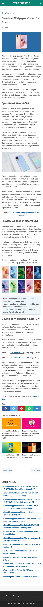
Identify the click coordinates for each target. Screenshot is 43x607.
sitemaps (33, 596)
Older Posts (36, 470)
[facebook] (6, 408)
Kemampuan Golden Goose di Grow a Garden (22, 577)
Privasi (26, 596)
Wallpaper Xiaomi (17, 353)
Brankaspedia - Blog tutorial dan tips (24, 604)
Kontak (8, 596)
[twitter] (14, 408)
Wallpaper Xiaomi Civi (19, 358)
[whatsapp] (29, 408)
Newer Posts (7, 470)
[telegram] (37, 408)
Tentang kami (17, 596)
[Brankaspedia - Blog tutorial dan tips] (21, 3)
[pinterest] (21, 408)
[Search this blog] (40, 3)
